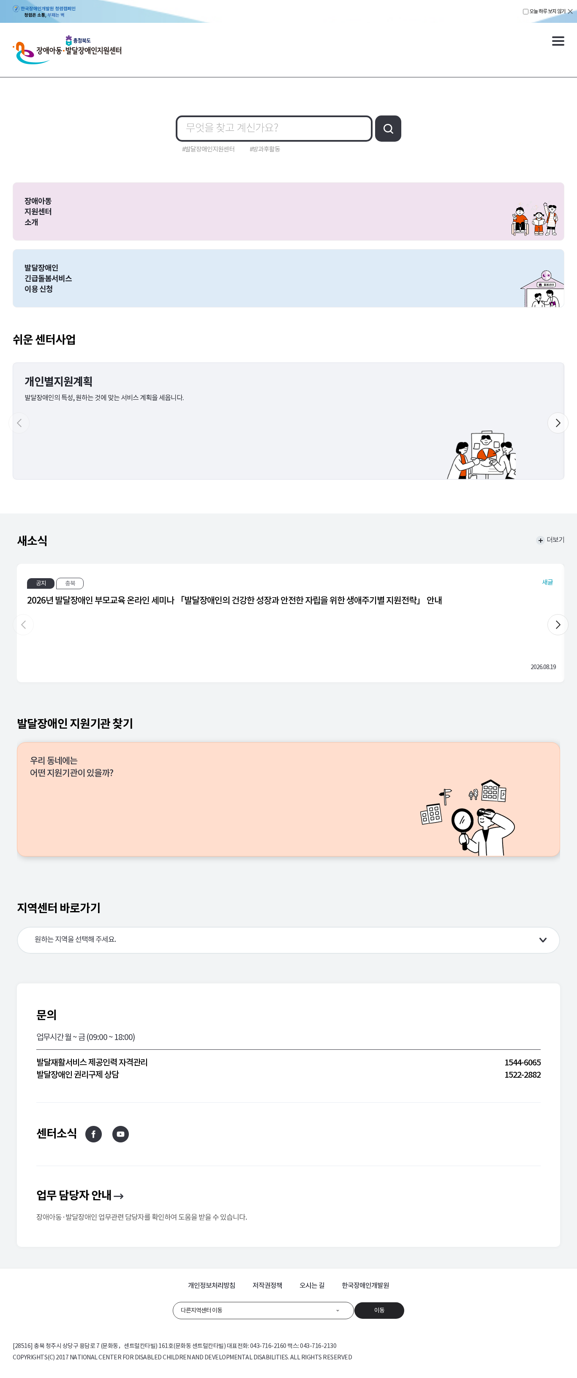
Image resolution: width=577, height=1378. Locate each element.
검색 (388, 128)
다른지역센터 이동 (201, 1310)
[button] (558, 423)
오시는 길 (311, 1285)
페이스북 (93, 1134)
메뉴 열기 (558, 41)
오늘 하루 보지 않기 (547, 11)
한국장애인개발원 (365, 1285)
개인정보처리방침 (211, 1285)
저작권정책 (267, 1285)
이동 (379, 1310)
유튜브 (120, 1134)
